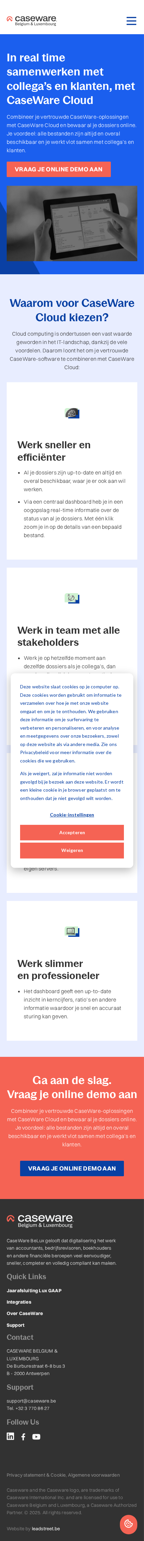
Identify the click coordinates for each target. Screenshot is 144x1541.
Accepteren (72, 832)
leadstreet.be (46, 1529)
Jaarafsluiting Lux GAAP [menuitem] (34, 1291)
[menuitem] (10, 1437)
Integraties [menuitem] (19, 1302)
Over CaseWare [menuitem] (25, 1313)
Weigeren (72, 850)
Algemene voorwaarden (94, 1475)
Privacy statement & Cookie (36, 1475)
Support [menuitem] (15, 1325)
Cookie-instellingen (72, 814)
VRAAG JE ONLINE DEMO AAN (59, 169)
